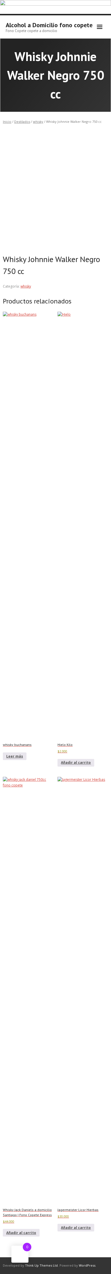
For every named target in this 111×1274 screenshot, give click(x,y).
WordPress (87, 1265)
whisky (38, 121)
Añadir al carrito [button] (76, 762)
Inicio (7, 121)
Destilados (22, 121)
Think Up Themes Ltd (41, 1265)
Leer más (14, 756)
